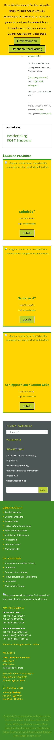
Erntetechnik (11, 521)
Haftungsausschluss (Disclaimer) (22, 470)
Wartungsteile (12, 548)
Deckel (43, 113)
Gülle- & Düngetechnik (16, 530)
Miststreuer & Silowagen (17, 535)
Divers (40, 109)
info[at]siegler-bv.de (13, 667)
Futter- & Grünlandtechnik (18, 525)
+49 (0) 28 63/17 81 (16, 619)
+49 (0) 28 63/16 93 (16, 615)
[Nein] (50, 27)
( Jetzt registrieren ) (38, 77)
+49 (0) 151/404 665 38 (20, 635)
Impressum (12, 460)
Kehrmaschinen (12, 544)
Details (27, 233)
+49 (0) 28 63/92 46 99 (17, 631)
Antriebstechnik (13, 512)
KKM (49, 113)
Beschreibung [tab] (13, 127)
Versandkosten (34, 56)
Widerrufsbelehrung (16, 480)
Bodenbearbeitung (14, 516)
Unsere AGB (12, 475)
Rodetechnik (11, 539)
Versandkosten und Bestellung (21, 455)
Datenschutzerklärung (17, 465)
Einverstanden (27, 41)
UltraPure (21, 735)
